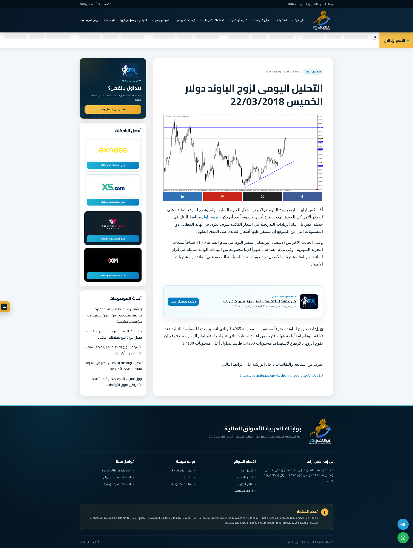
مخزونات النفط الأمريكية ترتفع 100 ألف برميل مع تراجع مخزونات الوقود (114, 334)
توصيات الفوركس (185, 20)
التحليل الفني (246, 470)
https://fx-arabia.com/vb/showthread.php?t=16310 (281, 375)
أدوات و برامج (162, 20)
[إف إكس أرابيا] (321, 20)
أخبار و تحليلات (262, 20)
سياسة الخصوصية (182, 484)
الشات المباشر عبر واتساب (116, 484)
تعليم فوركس (239, 20)
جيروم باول (211, 217)
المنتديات (282, 20)
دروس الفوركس (90, 20)
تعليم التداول (246, 484)
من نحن (188, 477)
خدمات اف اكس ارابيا (213, 20)
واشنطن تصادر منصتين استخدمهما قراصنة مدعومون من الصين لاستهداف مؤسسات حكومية (114, 315)
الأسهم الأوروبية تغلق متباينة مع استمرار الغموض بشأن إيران (113, 350)
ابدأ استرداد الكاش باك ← (183, 301)
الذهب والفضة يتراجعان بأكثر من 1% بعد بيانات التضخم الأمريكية (113, 365)
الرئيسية (299, 20)
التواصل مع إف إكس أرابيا (133, 20)
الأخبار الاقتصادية (244, 477)
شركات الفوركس (244, 490)
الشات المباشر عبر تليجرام (117, 477)
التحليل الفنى (313, 71)
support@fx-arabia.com (116, 470)
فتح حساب (110, 20)
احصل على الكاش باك (113, 109)
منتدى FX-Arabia (182, 470)
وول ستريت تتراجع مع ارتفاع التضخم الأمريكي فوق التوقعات (117, 381)
